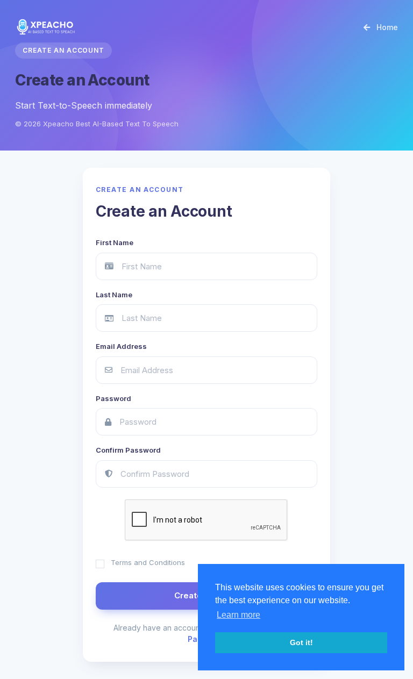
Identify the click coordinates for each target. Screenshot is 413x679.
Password (113, 398)
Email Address (121, 346)
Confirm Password (128, 450)
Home (386, 27)
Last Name (114, 294)
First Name (114, 242)
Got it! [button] (301, 642)
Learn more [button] (238, 614)
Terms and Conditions (148, 562)
